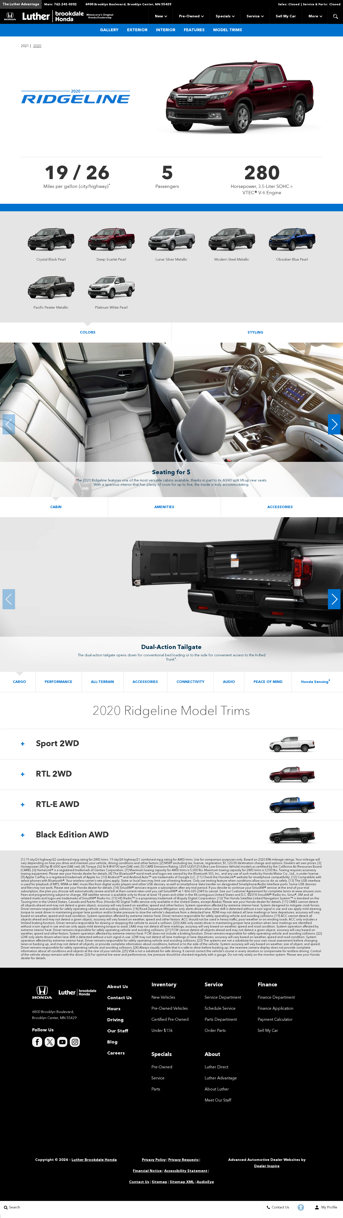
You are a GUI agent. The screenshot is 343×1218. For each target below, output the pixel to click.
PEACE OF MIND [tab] (268, 682)
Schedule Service (220, 1009)
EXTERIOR (137, 30)
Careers (116, 1053)
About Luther (217, 1089)
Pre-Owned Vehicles (169, 1009)
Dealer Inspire (266, 1166)
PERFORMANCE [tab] (58, 682)
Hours (114, 1009)
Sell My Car (286, 16)
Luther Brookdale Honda (94, 1160)
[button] (335, 16)
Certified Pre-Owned (170, 1020)
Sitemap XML (182, 1182)
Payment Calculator (275, 1020)
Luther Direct (216, 1067)
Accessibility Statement (185, 1171)
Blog (112, 1042)
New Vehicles (163, 998)
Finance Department (276, 998)
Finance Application (275, 1009)
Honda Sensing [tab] (315, 682)
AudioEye (205, 1182)
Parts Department (221, 1020)
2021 (25, 46)
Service (253, 16)
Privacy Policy (154, 1160)
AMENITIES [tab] (164, 507)
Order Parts (215, 1031)
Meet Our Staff (218, 1101)
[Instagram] (75, 1042)
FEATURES (194, 30)
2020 (37, 46)
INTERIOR (165, 30)
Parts (155, 1089)
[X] (50, 1042)
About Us (117, 987)
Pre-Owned (189, 16)
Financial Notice (147, 1171)
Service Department (223, 998)
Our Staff (117, 1031)
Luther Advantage (221, 1078)
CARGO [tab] (19, 682)
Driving (115, 1020)
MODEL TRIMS (227, 30)
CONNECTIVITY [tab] (190, 682)
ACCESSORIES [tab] (280, 507)
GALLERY (109, 30)
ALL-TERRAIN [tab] (102, 682)
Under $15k (162, 1031)
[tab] (171, 744)
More (313, 17)
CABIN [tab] (56, 507)
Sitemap (159, 1182)
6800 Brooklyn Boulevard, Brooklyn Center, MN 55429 (128, 4)
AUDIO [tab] (229, 682)
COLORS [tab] (87, 332)
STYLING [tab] (255, 332)
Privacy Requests (183, 1160)
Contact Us (119, 998)
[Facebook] (37, 1042)
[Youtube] (62, 1042)
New (159, 16)
